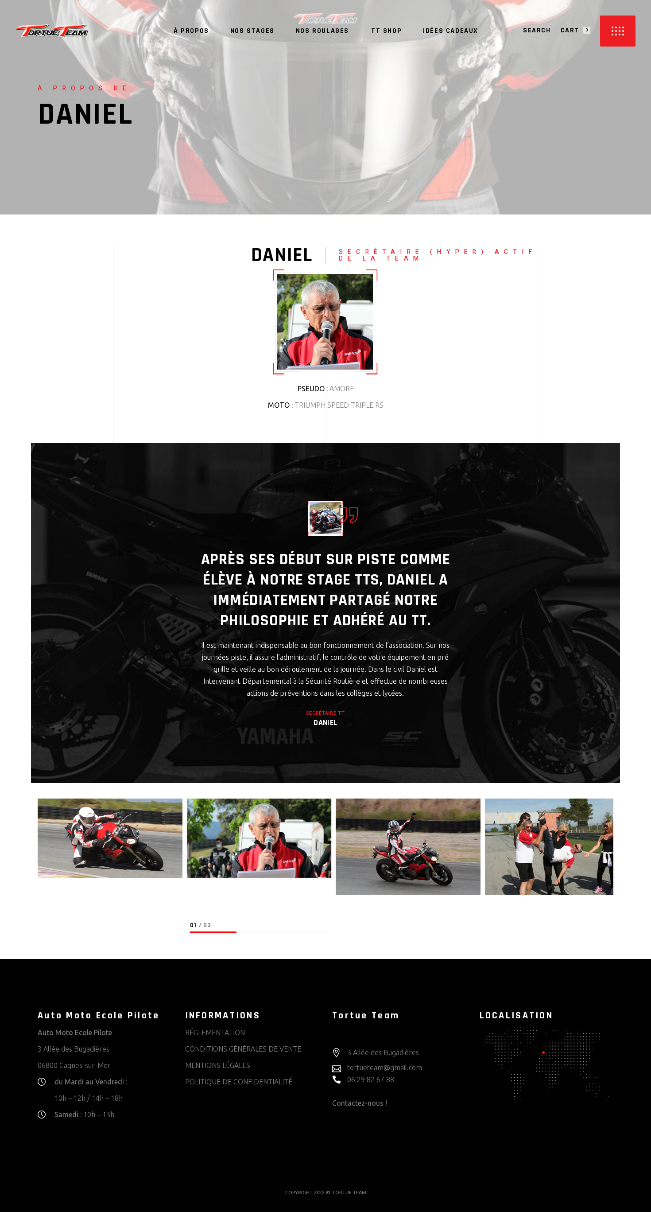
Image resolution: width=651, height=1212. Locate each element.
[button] (213, 932)
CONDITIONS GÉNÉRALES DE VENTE (243, 1049)
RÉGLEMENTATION (215, 1033)
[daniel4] (408, 847)
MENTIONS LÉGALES (217, 1065)
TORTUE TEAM (349, 1192)
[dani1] (259, 838)
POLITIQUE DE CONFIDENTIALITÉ (238, 1082)
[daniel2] (557, 847)
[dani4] (110, 838)
